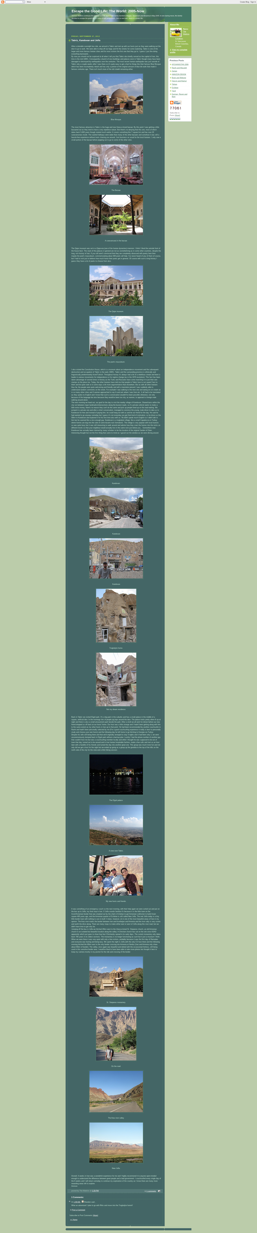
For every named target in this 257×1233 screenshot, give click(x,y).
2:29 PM (95, 1191)
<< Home (73, 1220)
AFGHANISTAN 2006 (180, 64)
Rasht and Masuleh (179, 68)
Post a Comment (78, 1210)
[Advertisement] (115, 29)
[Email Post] (159, 1191)
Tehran (174, 84)
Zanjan (174, 71)
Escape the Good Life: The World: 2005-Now (108, 11)
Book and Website (179, 78)
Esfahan (175, 88)
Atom (95, 1215)
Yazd (174, 91)
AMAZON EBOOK (179, 74)
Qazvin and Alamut (179, 81)
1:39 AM (77, 1202)
